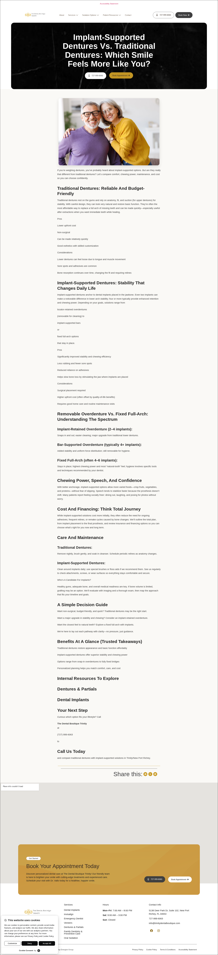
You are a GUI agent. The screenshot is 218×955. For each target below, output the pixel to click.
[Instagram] (158, 930)
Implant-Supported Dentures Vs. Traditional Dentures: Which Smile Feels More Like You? (109, 50)
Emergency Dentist (73, 918)
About (61, 15)
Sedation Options (89, 15)
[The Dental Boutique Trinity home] (35, 15)
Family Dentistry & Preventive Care (73, 932)
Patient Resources (110, 15)
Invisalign (68, 914)
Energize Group (67, 950)
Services (71, 15)
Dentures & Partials (74, 927)
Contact (128, 15)
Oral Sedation (71, 938)
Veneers (68, 923)
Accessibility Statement (109, 4)
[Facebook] (151, 930)
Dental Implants (72, 910)
